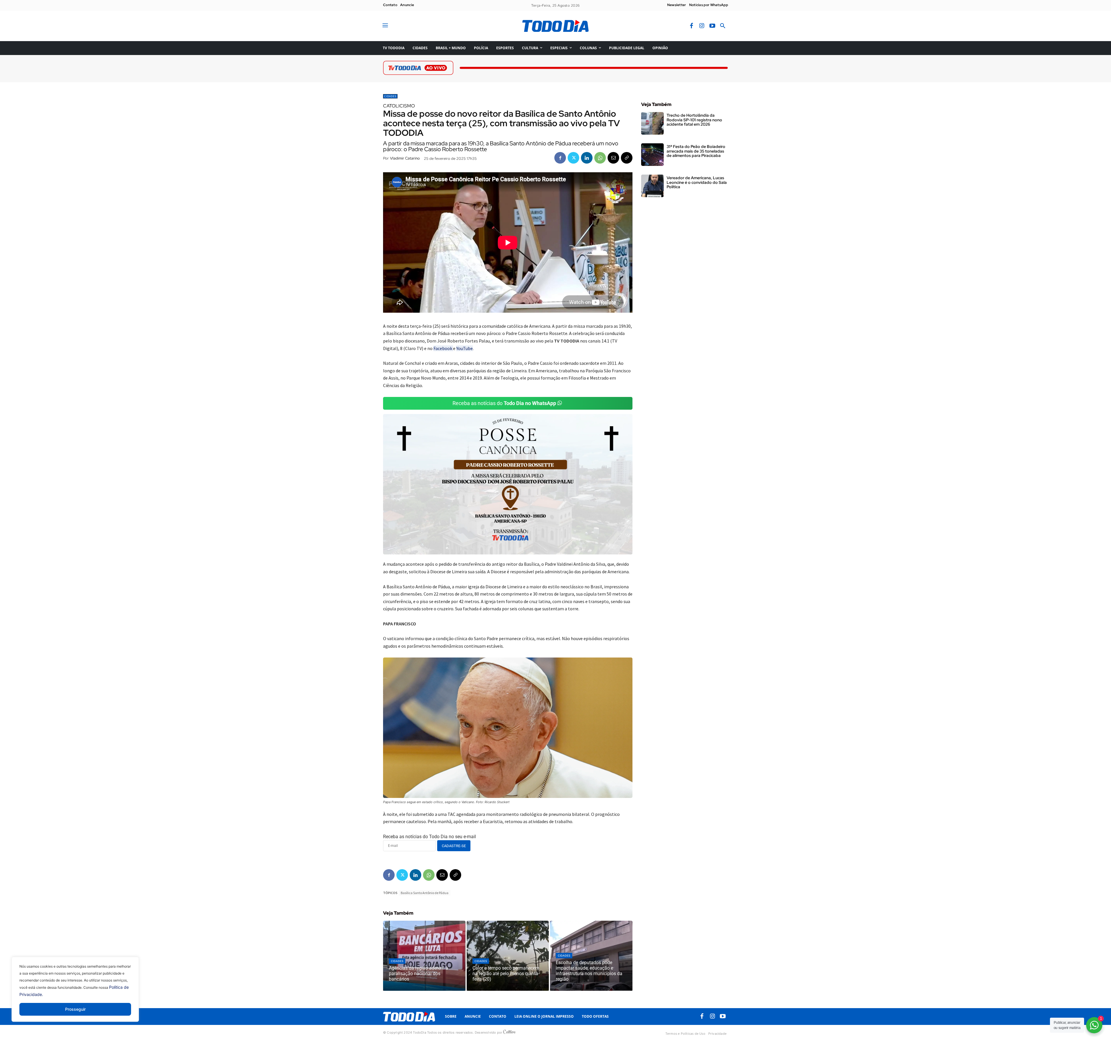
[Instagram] (702, 26)
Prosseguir (75, 1009)
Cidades (390, 96)
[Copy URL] (626, 158)
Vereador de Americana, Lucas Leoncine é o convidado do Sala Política (697, 182)
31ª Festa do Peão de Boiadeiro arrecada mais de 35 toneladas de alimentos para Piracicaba (696, 151)
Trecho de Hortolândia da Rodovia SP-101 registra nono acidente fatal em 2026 (694, 120)
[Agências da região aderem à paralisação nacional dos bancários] (424, 956)
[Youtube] (712, 26)
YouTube (464, 348)
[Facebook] (691, 26)
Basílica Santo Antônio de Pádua (424, 893)
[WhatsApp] (600, 158)
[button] (723, 26)
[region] (75, 993)
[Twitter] (573, 158)
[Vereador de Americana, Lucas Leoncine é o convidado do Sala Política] (652, 186)
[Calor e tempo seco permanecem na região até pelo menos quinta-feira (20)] (508, 956)
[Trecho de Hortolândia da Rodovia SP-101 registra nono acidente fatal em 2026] (652, 123)
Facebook (443, 348)
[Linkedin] (587, 158)
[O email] (613, 158)
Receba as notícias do (504, 403)
